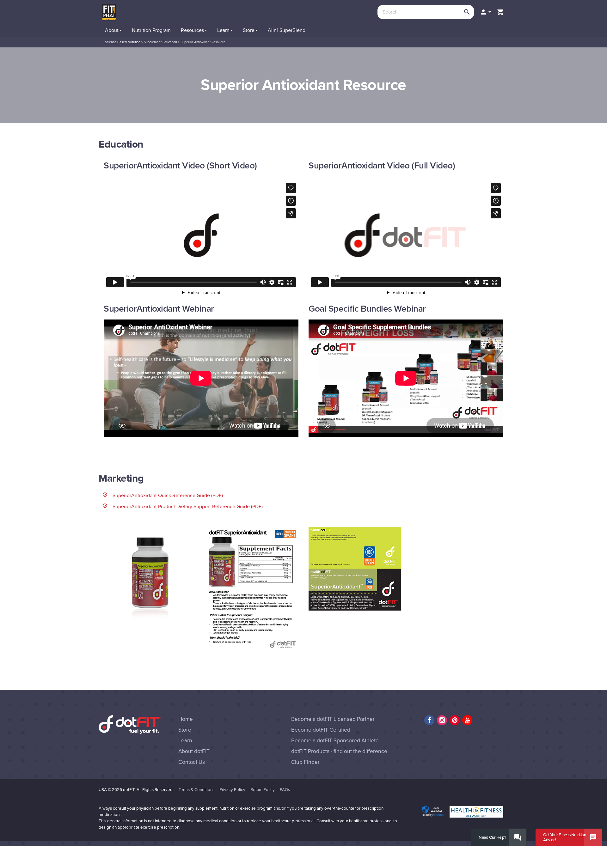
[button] (485, 12)
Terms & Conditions (196, 789)
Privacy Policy (232, 789)
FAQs (285, 789)
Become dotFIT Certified (320, 730)
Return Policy (262, 789)
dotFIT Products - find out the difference (339, 751)
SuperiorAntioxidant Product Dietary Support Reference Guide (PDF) (188, 506)
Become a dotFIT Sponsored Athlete (335, 740)
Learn (185, 740)
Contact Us (191, 762)
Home (185, 719)
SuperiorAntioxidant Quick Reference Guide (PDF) (168, 495)
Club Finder (305, 762)
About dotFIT (194, 751)
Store (184, 730)
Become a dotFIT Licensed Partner (333, 719)
